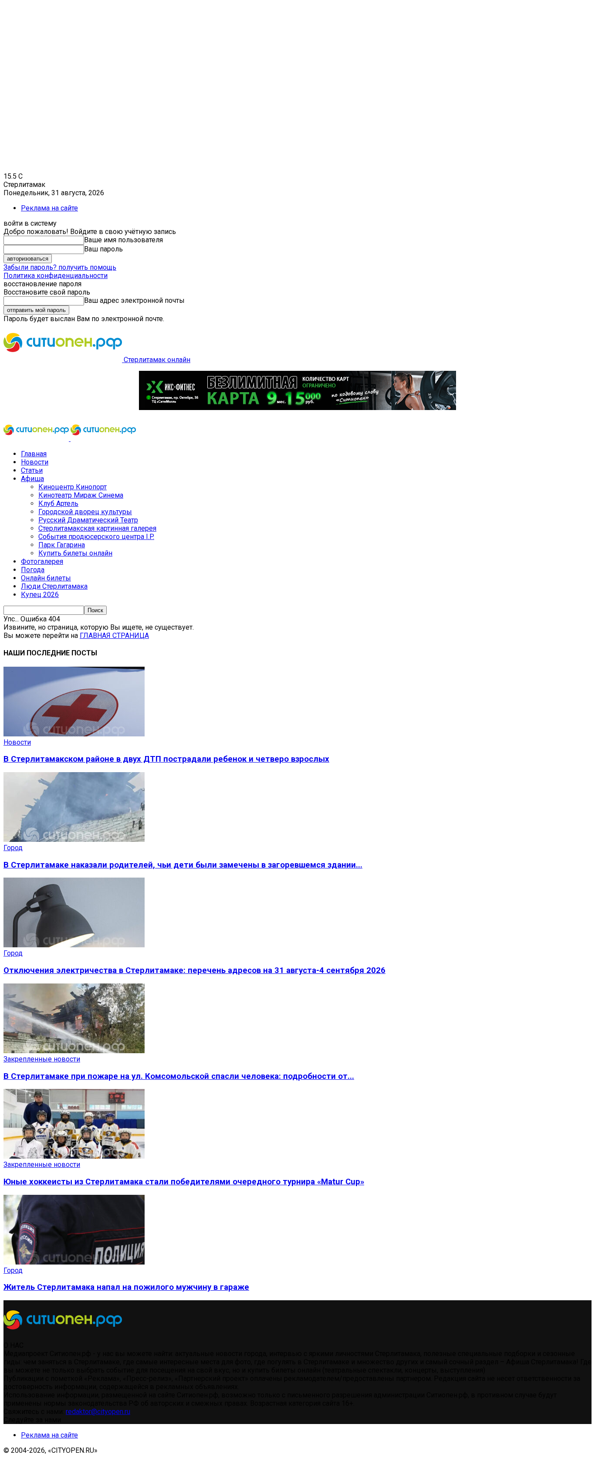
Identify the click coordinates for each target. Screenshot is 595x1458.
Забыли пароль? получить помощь (59, 267)
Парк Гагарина (61, 545)
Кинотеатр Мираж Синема (80, 495)
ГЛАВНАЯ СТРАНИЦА (114, 635)
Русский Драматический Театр (88, 520)
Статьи (32, 470)
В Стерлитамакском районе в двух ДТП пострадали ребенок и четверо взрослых (166, 759)
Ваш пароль (103, 249)
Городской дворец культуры (85, 512)
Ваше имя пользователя (123, 240)
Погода (32, 570)
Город (13, 848)
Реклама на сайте (49, 208)
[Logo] (37, 438)
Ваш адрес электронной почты (134, 300)
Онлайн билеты (46, 578)
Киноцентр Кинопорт (72, 487)
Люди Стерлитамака (54, 586)
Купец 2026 (40, 594)
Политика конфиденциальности (55, 275)
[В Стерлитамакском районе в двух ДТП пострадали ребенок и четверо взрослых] (74, 734)
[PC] (297, 407)
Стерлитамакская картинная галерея (97, 528)
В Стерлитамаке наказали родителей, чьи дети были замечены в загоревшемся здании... (182, 865)
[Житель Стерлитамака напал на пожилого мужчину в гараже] (74, 1262)
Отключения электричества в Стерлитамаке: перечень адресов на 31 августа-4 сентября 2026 (194, 970)
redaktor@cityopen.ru (98, 1411)
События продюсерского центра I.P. (96, 536)
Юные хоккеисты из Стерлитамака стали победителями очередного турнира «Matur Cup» (183, 1182)
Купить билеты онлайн (75, 553)
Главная (34, 454)
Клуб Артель (58, 503)
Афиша (32, 479)
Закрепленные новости (41, 1059)
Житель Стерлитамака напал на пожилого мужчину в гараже (126, 1287)
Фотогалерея (42, 561)
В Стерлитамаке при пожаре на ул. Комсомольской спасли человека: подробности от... (178, 1076)
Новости (34, 462)
